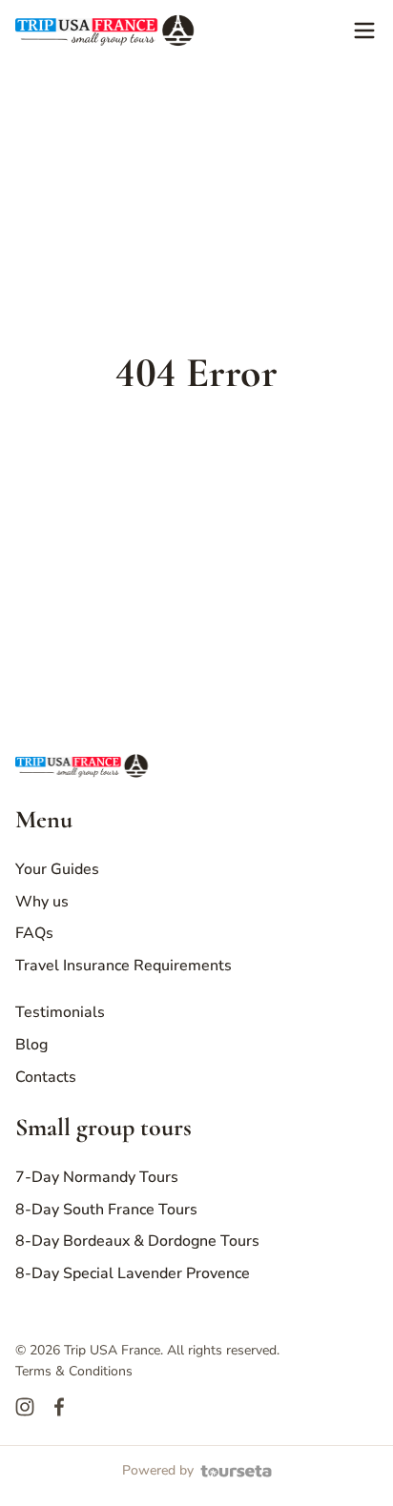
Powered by (158, 1470)
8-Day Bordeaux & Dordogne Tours (137, 1241)
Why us (42, 901)
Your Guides (57, 869)
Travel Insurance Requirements (123, 965)
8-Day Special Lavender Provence (132, 1273)
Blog (31, 1044)
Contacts (45, 1077)
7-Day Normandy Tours (96, 1177)
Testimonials (60, 1012)
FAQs (34, 933)
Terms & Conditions (74, 1371)
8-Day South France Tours (106, 1209)
